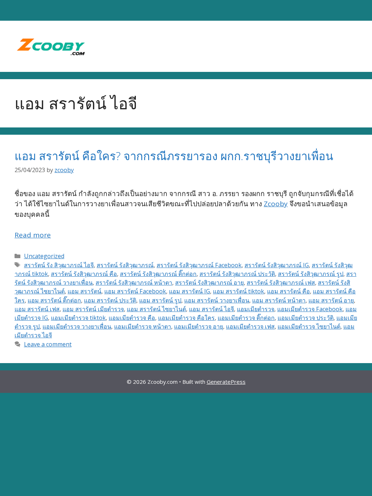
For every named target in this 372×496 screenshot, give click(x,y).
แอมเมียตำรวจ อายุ (198, 326)
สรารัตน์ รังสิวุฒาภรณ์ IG (276, 265)
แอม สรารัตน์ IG (189, 291)
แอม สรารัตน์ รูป (160, 300)
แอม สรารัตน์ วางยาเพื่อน (216, 300)
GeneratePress (226, 381)
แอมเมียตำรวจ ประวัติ (305, 318)
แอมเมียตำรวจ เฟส (250, 326)
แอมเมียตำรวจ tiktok (78, 318)
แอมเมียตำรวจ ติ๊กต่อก (246, 318)
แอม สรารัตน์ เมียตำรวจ (93, 309)
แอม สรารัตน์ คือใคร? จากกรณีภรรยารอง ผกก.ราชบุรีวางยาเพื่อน (174, 155)
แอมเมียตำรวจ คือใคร (186, 318)
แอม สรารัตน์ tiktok (238, 291)
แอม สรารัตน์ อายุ (331, 300)
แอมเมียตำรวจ (255, 309)
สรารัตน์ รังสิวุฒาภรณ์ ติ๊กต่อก (158, 274)
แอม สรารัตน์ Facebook (135, 291)
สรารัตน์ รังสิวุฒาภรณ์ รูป (310, 274)
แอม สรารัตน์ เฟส (37, 309)
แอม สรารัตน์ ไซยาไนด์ (156, 309)
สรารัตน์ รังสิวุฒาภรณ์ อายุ (209, 282)
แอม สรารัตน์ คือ (288, 291)
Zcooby (276, 203)
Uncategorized (44, 256)
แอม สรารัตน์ (84, 291)
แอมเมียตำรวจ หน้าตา (142, 326)
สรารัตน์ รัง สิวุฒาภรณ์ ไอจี (59, 265)
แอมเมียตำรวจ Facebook (310, 309)
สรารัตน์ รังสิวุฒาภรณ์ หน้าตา (134, 282)
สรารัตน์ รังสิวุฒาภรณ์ (125, 265)
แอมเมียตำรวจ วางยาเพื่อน (77, 326)
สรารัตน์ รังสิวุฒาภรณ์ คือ (84, 274)
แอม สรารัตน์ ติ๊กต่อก (54, 300)
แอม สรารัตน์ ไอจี (211, 309)
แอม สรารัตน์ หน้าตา (279, 300)
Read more (33, 235)
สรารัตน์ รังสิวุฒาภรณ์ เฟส (281, 282)
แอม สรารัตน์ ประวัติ (110, 300)
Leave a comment (48, 344)
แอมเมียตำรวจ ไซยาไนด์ (309, 326)
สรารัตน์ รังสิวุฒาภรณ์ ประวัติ (237, 274)
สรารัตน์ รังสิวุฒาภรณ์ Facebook (199, 265)
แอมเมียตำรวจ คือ (132, 318)
